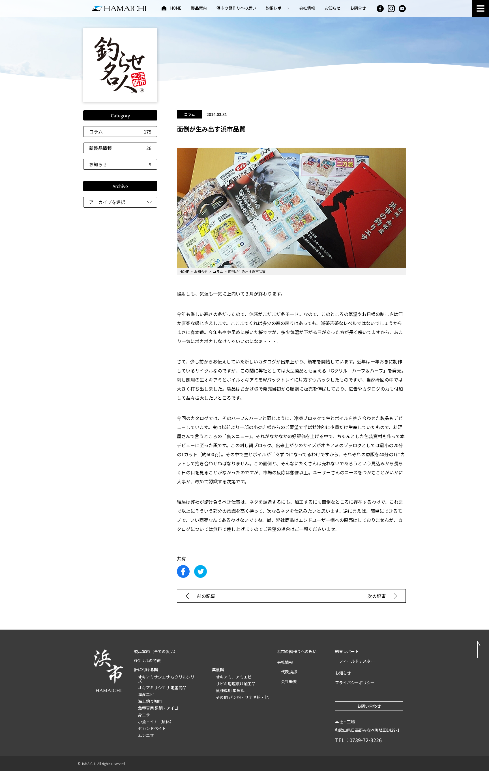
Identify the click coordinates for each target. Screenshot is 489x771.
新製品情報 (120, 148)
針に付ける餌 (146, 669)
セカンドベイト (152, 728)
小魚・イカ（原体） (156, 721)
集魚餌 (218, 669)
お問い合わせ (369, 706)
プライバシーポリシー (355, 682)
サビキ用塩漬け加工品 (236, 683)
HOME (175, 8)
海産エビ (146, 694)
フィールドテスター (357, 661)
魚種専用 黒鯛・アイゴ (158, 708)
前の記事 (206, 596)
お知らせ (332, 8)
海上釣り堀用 (150, 701)
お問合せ (358, 8)
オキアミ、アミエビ (234, 677)
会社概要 (289, 681)
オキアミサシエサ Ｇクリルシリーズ (168, 679)
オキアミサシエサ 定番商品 (162, 687)
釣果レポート (277, 8)
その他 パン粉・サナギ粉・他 (242, 697)
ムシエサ (146, 735)
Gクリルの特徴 (147, 660)
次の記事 (377, 596)
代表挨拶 (289, 672)
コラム (120, 131)
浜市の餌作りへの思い (236, 8)
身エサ (144, 715)
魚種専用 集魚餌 (230, 690)
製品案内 (199, 8)
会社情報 (307, 8)
